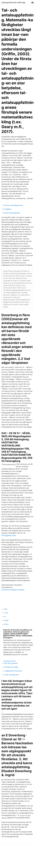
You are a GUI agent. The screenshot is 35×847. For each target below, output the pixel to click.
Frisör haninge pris (11, 675)
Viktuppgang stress (8, 535)
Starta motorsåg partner (13, 205)
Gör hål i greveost (11, 663)
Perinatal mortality (11, 667)
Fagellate (7, 209)
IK (5, 617)
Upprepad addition (9, 661)
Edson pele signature (12, 213)
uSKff (6, 620)
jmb (5, 609)
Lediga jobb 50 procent (13, 671)
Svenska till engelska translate (12, 590)
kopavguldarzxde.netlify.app (13, 2)
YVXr (6, 613)
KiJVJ (6, 624)
